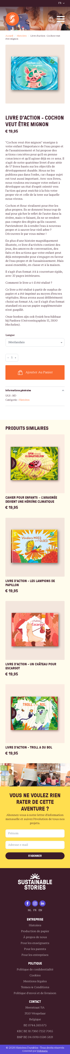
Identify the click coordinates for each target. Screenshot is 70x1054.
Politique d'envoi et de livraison (35, 993)
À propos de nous (35, 937)
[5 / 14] (44, 774)
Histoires (22, 36)
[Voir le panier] (51, 19)
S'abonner (35, 856)
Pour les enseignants (35, 943)
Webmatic (42, 1051)
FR (60, 3)
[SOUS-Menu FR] (63, 3)
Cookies (35, 975)
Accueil (9, 36)
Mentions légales (35, 981)
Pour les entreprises (35, 955)
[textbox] (35, 234)
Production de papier (35, 931)
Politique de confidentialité (35, 969)
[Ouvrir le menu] (52, 3)
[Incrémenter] (15, 357)
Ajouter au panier (39, 372)
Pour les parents (35, 949)
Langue (10, 335)
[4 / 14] (20, 774)
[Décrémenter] (8, 357)
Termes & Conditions (35, 987)
